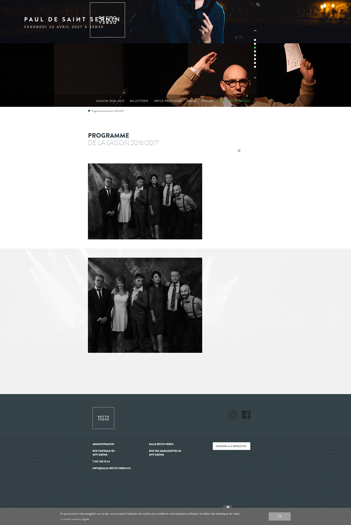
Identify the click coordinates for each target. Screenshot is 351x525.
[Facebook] (246, 415)
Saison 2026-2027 (110, 101)
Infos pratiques (168, 101)
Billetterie (139, 101)
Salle (192, 101)
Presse (208, 101)
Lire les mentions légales (76, 519)
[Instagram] (234, 415)
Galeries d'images (234, 101)
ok (280, 516)
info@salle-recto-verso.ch (112, 468)
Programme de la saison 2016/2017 (108, 111)
